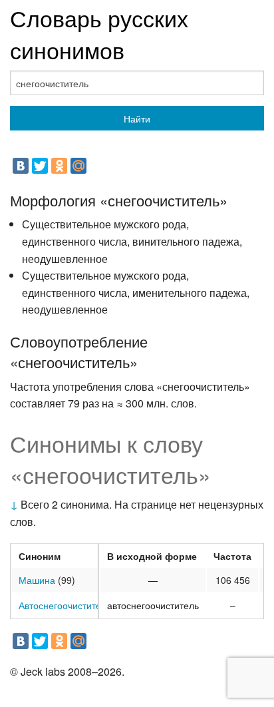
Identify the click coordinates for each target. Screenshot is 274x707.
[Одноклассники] (59, 166)
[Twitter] (40, 166)
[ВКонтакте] (21, 166)
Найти (137, 118)
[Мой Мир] (78, 166)
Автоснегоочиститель (65, 605)
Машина (37, 580)
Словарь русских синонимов (99, 33)
